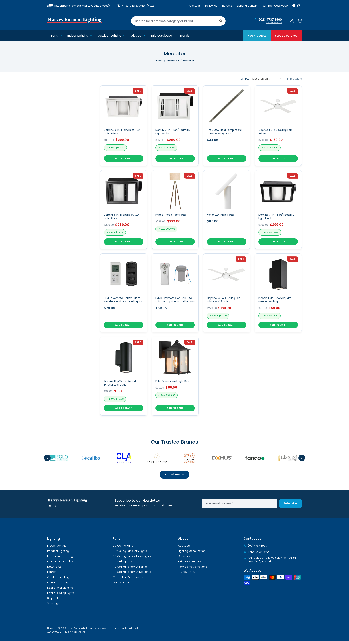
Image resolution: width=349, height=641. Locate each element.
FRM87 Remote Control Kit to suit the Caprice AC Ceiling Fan (175, 299)
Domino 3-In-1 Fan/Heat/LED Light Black (276, 216)
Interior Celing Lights (60, 561)
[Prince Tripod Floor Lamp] (175, 209)
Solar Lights (54, 603)
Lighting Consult (247, 5)
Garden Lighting (57, 582)
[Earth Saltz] (151, 458)
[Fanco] (249, 458)
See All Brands (174, 474)
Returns (227, 5)
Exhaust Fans (121, 582)
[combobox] (178, 21)
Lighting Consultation (192, 551)
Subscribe (290, 503)
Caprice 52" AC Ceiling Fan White (275, 131)
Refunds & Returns (189, 561)
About (183, 539)
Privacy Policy (187, 572)
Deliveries (211, 5)
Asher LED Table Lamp (220, 215)
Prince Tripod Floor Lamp (170, 215)
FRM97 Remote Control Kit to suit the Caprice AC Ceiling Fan (123, 299)
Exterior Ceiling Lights (60, 593)
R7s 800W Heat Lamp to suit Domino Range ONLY (225, 131)
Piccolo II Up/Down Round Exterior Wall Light (120, 383)
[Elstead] (281, 458)
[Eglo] (52, 458)
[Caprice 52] (226, 293)
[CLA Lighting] (118, 458)
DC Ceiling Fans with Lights (130, 551)
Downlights (54, 567)
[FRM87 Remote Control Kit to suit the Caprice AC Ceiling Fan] (175, 293)
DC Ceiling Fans (123, 545)
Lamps (51, 572)
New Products (257, 35)
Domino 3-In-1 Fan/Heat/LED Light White (122, 131)
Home (158, 60)
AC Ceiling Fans (123, 561)
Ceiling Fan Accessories (128, 577)
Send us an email (259, 552)
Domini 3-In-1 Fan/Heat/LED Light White (172, 131)
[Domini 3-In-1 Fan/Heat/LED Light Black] (123, 209)
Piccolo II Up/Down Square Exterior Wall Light (274, 299)
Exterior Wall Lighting (60, 588)
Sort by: (244, 78)
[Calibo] (85, 458)
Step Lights (54, 598)
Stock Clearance (286, 35)
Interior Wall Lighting (60, 556)
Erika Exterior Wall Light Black (173, 381)
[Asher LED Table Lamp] (226, 209)
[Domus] (216, 458)
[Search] (220, 21)
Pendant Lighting (58, 551)
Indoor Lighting (57, 545)
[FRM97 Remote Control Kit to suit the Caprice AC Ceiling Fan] (123, 293)
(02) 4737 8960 (270, 19)
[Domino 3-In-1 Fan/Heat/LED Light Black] (278, 209)
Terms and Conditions (192, 567)
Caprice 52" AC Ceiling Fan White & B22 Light (223, 299)
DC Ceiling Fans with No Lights (132, 556)
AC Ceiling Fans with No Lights (132, 572)
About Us (184, 545)
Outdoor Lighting (58, 577)
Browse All (173, 60)
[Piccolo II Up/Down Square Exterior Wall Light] (278, 293)
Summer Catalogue (275, 5)
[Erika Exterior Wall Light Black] (175, 376)
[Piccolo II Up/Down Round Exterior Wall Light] (123, 376)
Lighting (53, 539)
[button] (300, 21)
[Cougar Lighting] (183, 458)
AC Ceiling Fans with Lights (130, 567)
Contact (194, 5)
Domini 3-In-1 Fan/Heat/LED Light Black (121, 216)
